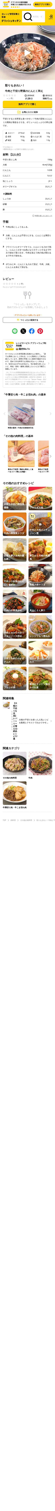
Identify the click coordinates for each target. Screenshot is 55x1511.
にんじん (7, 170)
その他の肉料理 (26, 820)
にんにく (7, 176)
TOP (4, 820)
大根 (5, 165)
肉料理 (13, 820)
